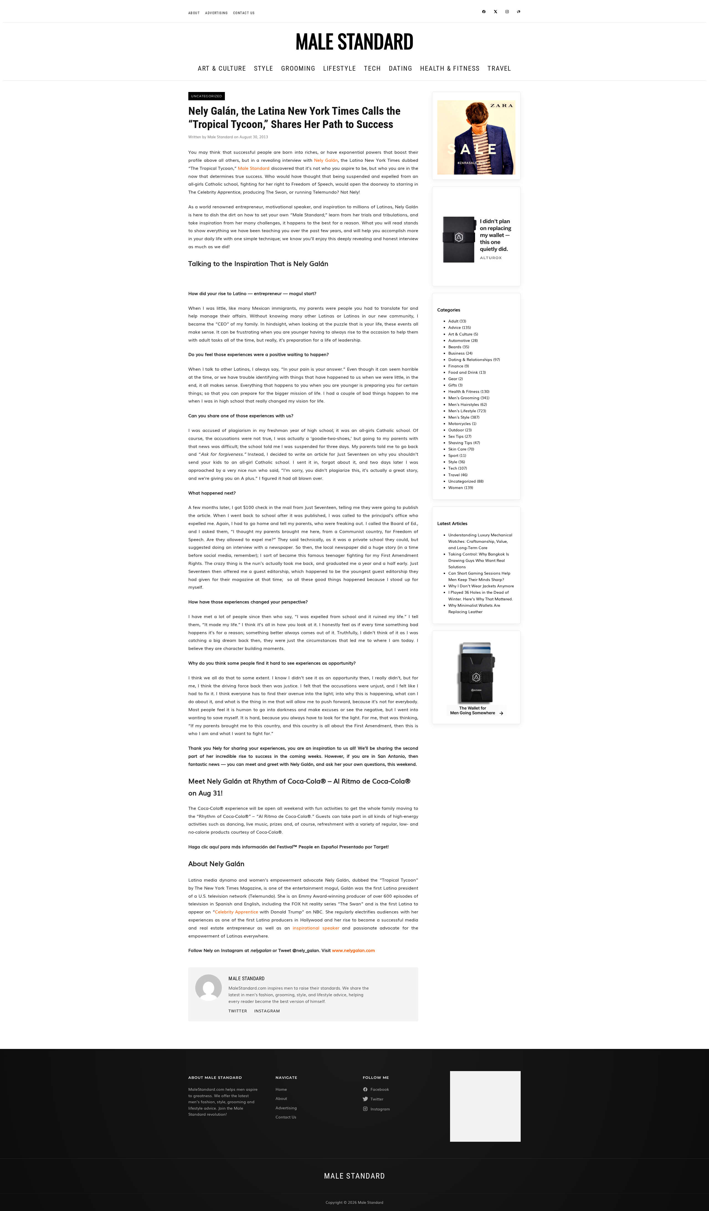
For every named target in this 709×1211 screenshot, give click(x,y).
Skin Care (457, 449)
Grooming (298, 68)
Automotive (459, 340)
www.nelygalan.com (353, 950)
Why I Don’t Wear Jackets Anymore (481, 585)
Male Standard (253, 168)
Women (455, 487)
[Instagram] (507, 12)
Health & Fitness (450, 68)
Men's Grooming (463, 397)
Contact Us (286, 1117)
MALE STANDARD (354, 40)
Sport (453, 455)
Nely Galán (326, 160)
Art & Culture (222, 68)
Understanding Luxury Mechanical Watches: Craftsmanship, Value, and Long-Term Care (480, 541)
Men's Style (458, 417)
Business (456, 353)
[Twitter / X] (495, 12)
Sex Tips (456, 436)
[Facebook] (484, 12)
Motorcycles (459, 423)
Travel (499, 68)
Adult (453, 321)
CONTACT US (244, 13)
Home (281, 1089)
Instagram (267, 1010)
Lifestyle (339, 68)
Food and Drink (463, 372)
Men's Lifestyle (462, 410)
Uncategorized (462, 481)
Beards (454, 346)
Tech (372, 68)
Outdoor (456, 429)
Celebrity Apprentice (236, 911)
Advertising (216, 13)
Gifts (452, 385)
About (194, 13)
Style (264, 68)
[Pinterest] (519, 12)
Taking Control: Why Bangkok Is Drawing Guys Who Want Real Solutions (478, 560)
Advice (454, 327)
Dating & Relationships (470, 359)
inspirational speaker (316, 927)
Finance (455, 365)
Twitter (237, 1010)
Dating (401, 68)
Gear (452, 378)
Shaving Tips (460, 442)
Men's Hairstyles (463, 404)
